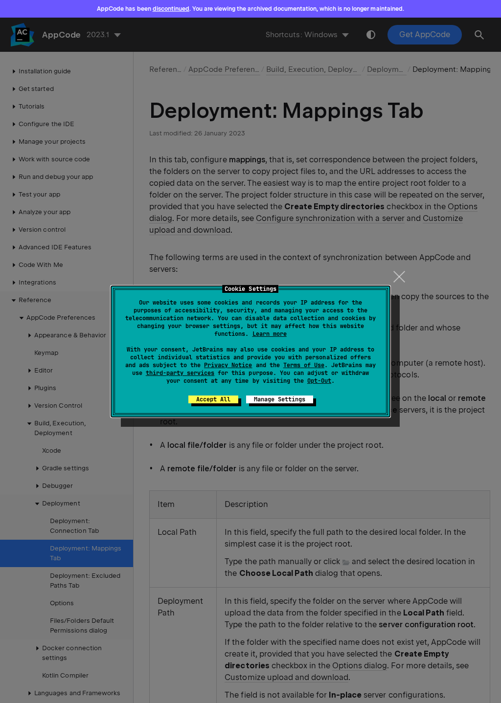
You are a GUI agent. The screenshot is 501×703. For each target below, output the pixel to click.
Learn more (269, 334)
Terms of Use (303, 365)
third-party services (180, 373)
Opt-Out (319, 381)
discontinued (171, 8)
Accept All (213, 399)
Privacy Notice (228, 365)
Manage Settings (279, 399)
